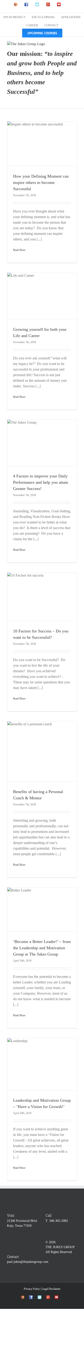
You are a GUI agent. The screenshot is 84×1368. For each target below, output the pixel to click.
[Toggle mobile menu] (75, 43)
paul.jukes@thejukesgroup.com (27, 1261)
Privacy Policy (32, 1288)
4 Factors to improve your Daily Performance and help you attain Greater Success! (40, 482)
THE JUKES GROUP (60, 1247)
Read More (19, 250)
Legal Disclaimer (51, 1288)
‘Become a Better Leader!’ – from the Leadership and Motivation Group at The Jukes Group (42, 947)
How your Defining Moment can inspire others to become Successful (41, 182)
